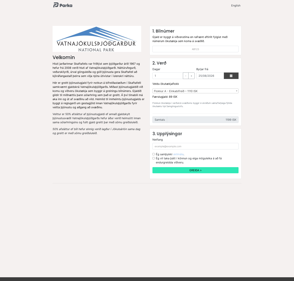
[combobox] (195, 91)
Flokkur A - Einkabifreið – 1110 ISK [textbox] (176, 91)
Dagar (156, 69)
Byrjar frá (202, 69)
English (235, 5)
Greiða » (195, 170)
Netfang (157, 139)
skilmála (178, 154)
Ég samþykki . (170, 154)
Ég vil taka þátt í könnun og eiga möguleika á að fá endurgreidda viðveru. (189, 160)
